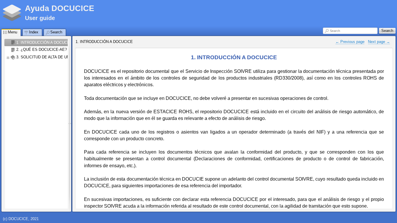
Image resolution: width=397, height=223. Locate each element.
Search (335, 31)
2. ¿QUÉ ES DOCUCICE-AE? (41, 49)
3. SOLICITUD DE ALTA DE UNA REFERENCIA (56, 57)
